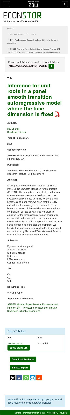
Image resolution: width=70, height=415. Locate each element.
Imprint (26, 412)
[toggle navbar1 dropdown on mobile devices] (6, 4)
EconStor (11, 28)
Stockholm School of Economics (23, 34)
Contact (17, 412)
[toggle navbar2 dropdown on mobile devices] (65, 4)
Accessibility (52, 412)
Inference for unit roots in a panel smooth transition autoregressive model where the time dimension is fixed (34, 99)
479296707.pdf (15, 343)
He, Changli (13, 128)
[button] (12, 377)
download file (17, 347)
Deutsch (63, 412)
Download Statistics (23, 359)
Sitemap (42, 412)
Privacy (33, 412)
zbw (33, 5)
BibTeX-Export (20, 367)
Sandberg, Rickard (17, 132)
